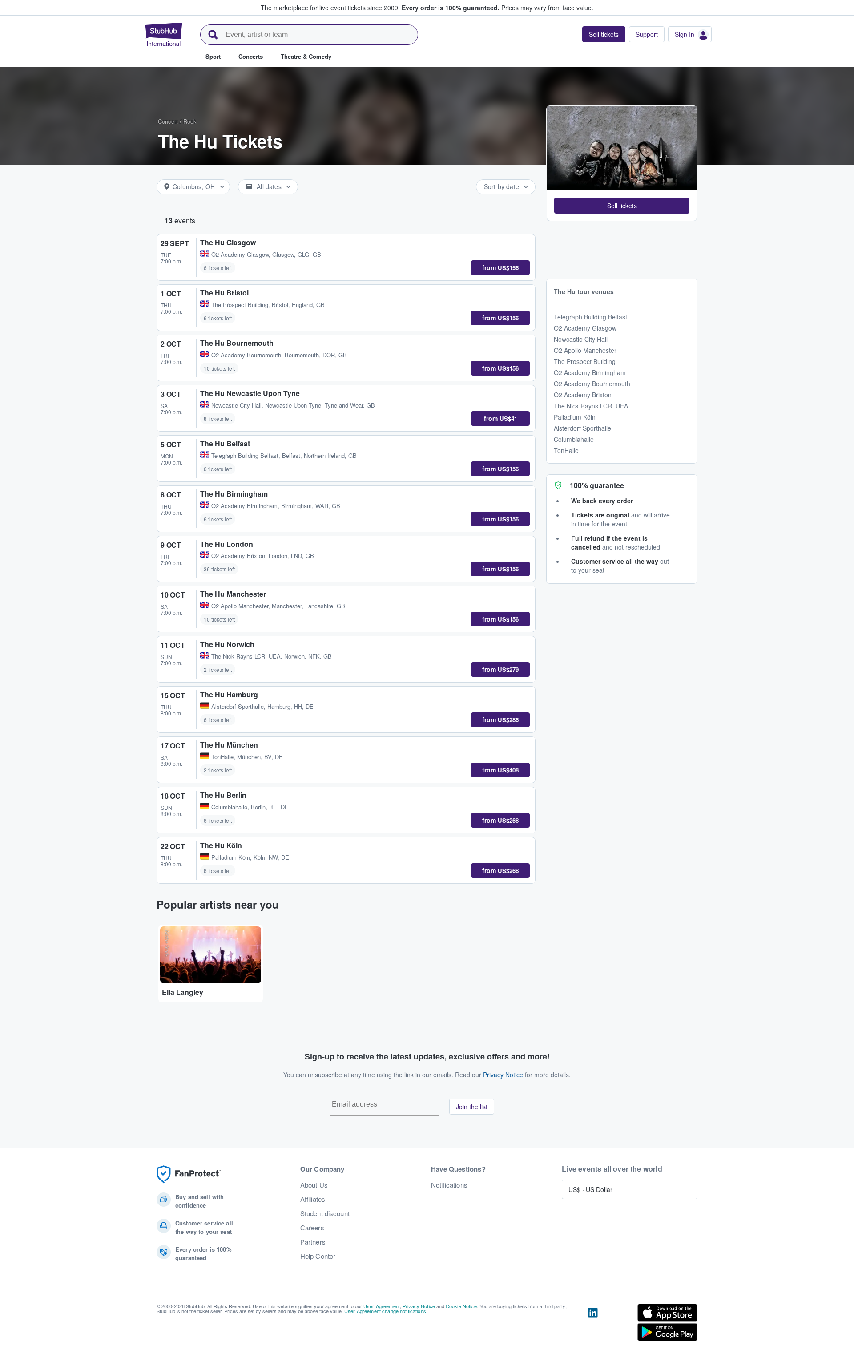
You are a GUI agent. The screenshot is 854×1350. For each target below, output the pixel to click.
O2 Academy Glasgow (585, 327)
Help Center (318, 1256)
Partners (313, 1241)
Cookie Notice (461, 1306)
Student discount (325, 1213)
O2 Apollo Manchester (585, 350)
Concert (168, 121)
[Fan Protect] (189, 1174)
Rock (190, 121)
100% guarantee (597, 485)
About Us (314, 1184)
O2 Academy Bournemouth (592, 383)
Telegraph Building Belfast (590, 316)
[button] (621, 206)
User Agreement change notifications (385, 1310)
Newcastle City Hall (581, 339)
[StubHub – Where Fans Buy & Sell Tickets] (163, 34)
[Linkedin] (593, 1324)
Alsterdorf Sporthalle (582, 428)
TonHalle (566, 450)
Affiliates (312, 1199)
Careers (312, 1227)
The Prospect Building (585, 361)
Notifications (449, 1184)
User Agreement (381, 1306)
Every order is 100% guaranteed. (451, 7)
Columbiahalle (574, 439)
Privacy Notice (503, 1074)
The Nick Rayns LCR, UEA (591, 405)
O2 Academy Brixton (583, 394)
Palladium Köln (575, 416)
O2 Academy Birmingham (590, 372)
